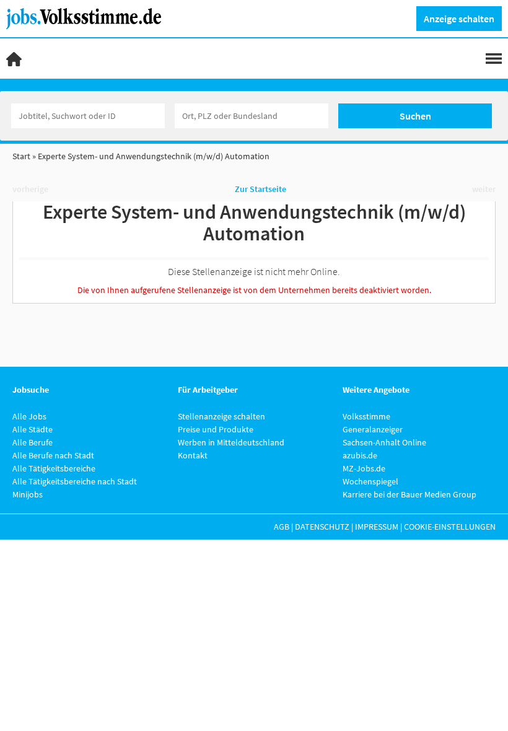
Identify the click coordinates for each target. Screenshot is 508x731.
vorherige (30, 189)
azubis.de (360, 455)
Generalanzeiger (373, 429)
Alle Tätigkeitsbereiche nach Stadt (74, 481)
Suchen (415, 116)
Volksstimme (366, 416)
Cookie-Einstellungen (450, 526)
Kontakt (193, 455)
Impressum (376, 526)
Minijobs (27, 494)
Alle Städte (32, 429)
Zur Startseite (260, 189)
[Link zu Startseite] (88, 17)
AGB (281, 526)
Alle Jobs (29, 416)
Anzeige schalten (459, 18)
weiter (484, 189)
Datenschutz (322, 526)
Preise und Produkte (215, 429)
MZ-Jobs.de (364, 468)
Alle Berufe (32, 442)
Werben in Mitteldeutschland (231, 442)
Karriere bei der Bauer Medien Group (409, 494)
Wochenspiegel (370, 481)
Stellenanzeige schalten (221, 416)
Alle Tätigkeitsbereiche (53, 468)
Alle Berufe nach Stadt (53, 455)
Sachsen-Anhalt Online (384, 442)
